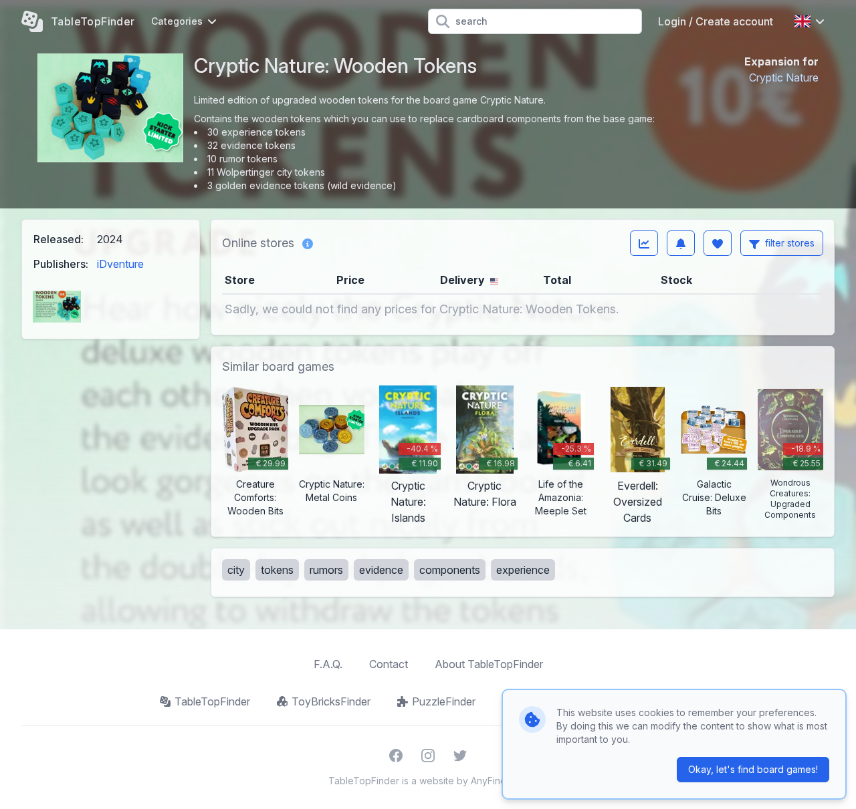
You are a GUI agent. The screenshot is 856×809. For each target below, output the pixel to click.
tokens (277, 570)
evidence (381, 570)
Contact (388, 664)
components (449, 570)
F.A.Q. (328, 664)
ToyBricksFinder (331, 701)
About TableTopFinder (489, 664)
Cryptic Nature (784, 77)
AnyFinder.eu (499, 780)
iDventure (120, 264)
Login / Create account (715, 21)
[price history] (644, 243)
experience (523, 570)
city (236, 570)
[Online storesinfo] (307, 243)
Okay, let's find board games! (753, 769)
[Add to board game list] (718, 243)
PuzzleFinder (443, 701)
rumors (326, 570)
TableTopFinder (212, 701)
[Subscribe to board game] (681, 243)
